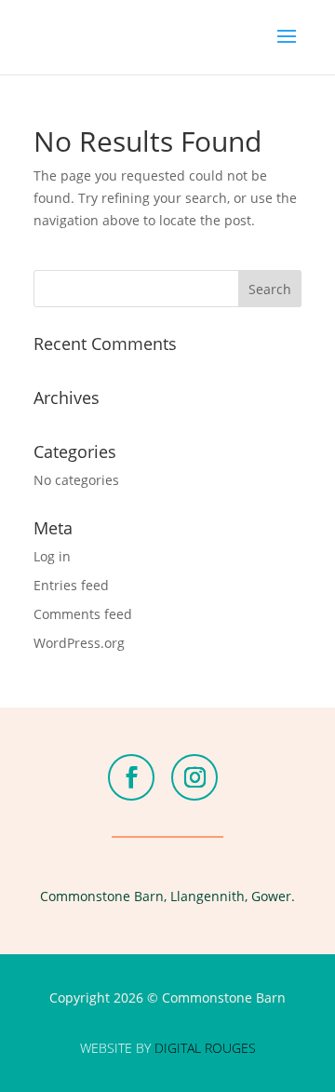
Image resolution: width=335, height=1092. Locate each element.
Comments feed (83, 614)
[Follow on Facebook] (131, 777)
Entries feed (71, 585)
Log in (52, 556)
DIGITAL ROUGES (205, 1048)
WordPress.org (79, 643)
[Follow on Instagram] (194, 777)
